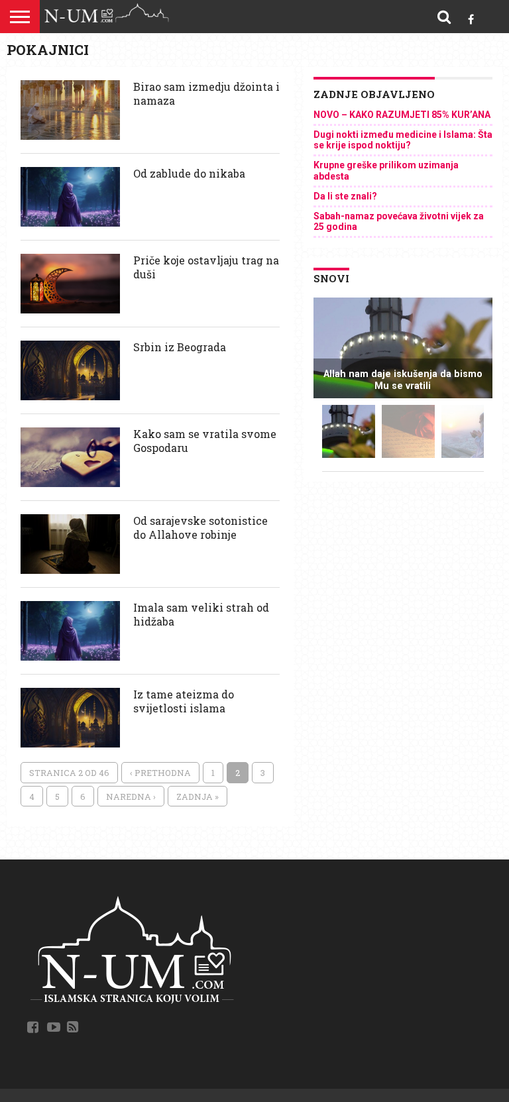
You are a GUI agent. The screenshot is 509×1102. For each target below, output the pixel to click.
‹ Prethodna (160, 772)
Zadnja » (197, 796)
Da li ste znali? (345, 196)
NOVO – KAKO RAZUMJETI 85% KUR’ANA (401, 114)
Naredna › (131, 796)
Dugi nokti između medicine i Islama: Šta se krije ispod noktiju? (402, 140)
